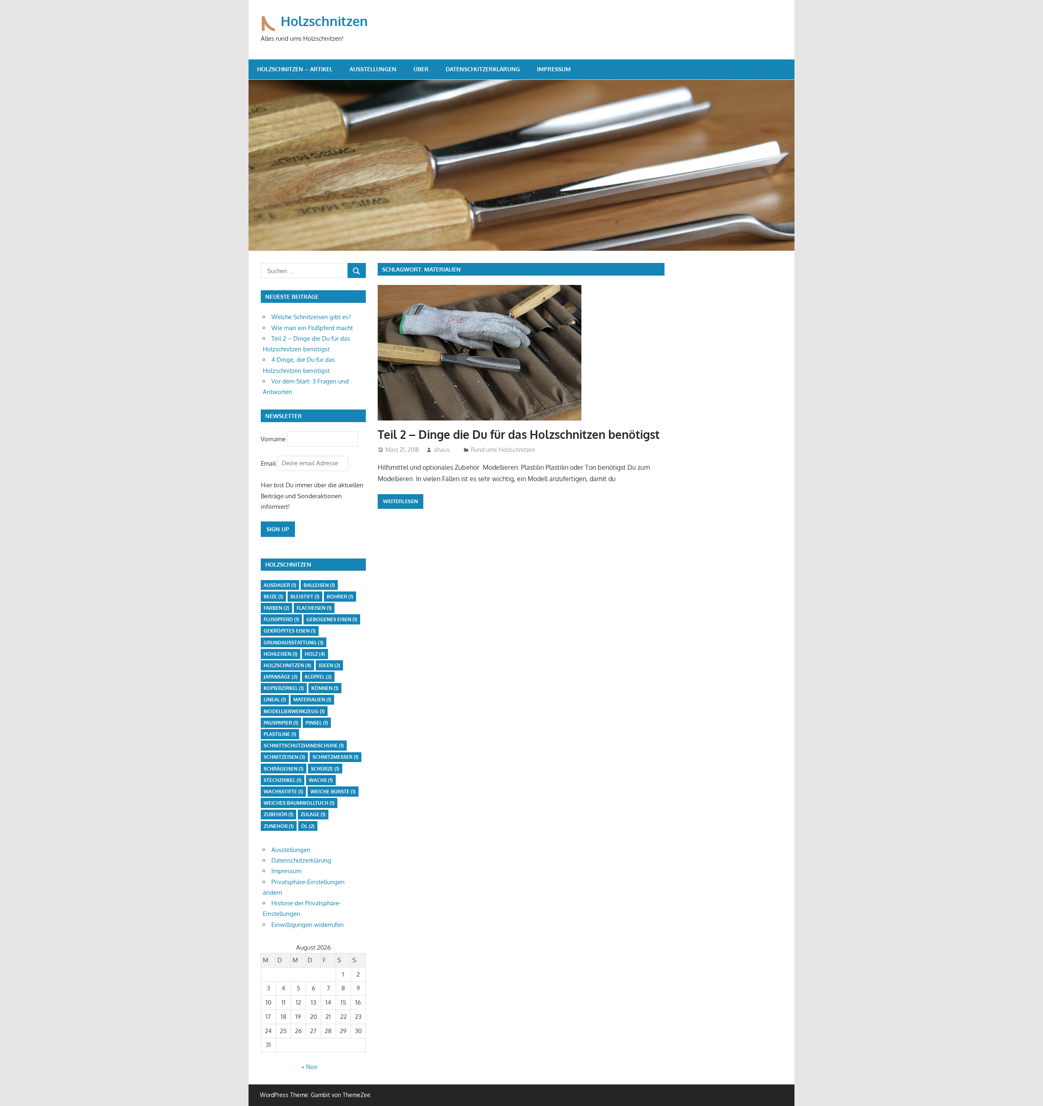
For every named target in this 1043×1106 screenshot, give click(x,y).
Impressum (554, 69)
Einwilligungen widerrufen (307, 925)
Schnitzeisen (284, 757)
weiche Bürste (333, 791)
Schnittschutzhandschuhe (304, 745)
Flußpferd (281, 619)
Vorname (273, 438)
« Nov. (310, 1067)
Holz (315, 654)
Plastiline (280, 734)
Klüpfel (318, 677)
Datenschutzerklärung (483, 69)
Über (421, 69)
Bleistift (304, 597)
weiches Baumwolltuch (299, 803)
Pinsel (317, 723)
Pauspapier (281, 723)
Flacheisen (314, 608)
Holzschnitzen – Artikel (294, 69)
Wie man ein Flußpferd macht (312, 328)
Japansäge (280, 677)
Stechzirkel (282, 780)
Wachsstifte (283, 791)
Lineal (275, 699)
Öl (308, 826)
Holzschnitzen (324, 21)
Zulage (313, 814)
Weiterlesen (400, 501)
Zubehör (278, 814)
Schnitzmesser (335, 757)
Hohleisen (280, 654)
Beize (273, 597)
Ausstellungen (373, 69)
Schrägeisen (284, 769)
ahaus (442, 449)
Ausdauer (280, 585)
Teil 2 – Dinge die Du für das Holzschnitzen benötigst (519, 434)
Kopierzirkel (284, 688)
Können (325, 688)
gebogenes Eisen (331, 619)
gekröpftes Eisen (290, 631)
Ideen (329, 665)
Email (269, 463)
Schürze (325, 769)
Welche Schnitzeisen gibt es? (311, 317)
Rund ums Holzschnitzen (503, 449)
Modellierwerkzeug (294, 711)
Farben (276, 608)
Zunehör (279, 826)
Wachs (321, 780)
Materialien (312, 699)
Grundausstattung (293, 643)
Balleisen (319, 585)
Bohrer (340, 597)
